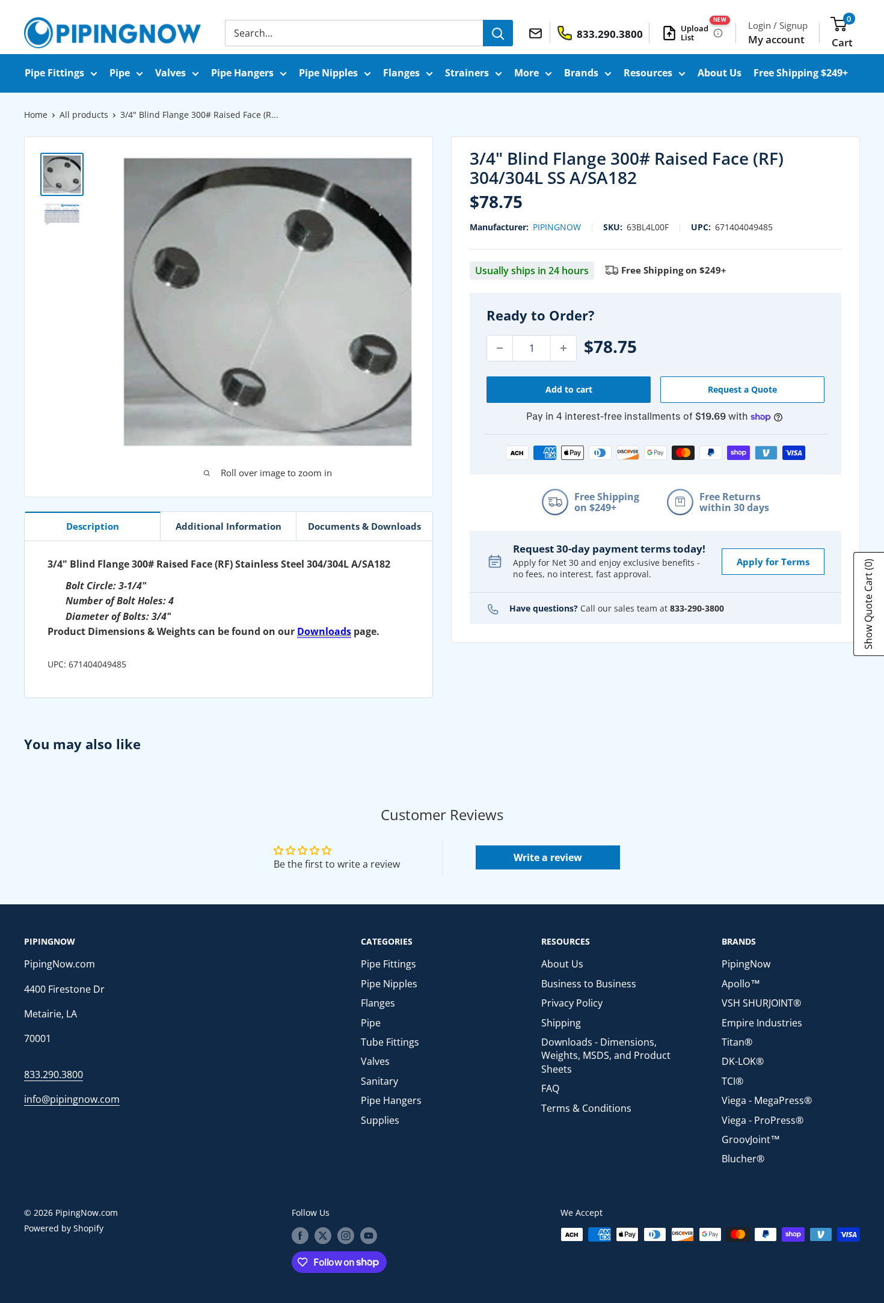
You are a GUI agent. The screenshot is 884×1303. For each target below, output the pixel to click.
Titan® (737, 1042)
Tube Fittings (390, 1042)
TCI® (732, 1081)
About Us (719, 72)
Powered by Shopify (63, 1228)
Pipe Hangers (242, 72)
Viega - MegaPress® (767, 1100)
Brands (581, 72)
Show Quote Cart (868, 604)
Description (92, 526)
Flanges (401, 72)
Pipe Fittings (54, 72)
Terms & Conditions (586, 1108)
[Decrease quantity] (499, 348)
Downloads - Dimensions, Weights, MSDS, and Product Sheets (606, 1055)
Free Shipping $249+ (801, 72)
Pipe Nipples (328, 72)
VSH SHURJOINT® (761, 1003)
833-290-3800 (697, 608)
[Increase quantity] (563, 348)
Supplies (380, 1120)
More (526, 72)
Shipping (561, 1022)
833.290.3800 (53, 1074)
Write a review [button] (548, 857)
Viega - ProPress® (762, 1120)
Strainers (467, 72)
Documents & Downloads (364, 526)
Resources (648, 72)
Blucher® (743, 1158)
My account (776, 39)
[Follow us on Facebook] (300, 1235)
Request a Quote (742, 389)
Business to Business (588, 983)
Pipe (119, 72)
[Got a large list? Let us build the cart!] (718, 33)
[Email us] (537, 32)
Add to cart (568, 389)
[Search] (498, 33)
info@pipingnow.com (72, 1099)
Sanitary (379, 1081)
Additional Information (228, 526)
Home (36, 114)
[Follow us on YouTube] (368, 1235)
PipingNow (557, 227)
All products (84, 114)
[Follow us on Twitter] (323, 1235)
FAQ (550, 1088)
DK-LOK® (743, 1061)
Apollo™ (741, 983)
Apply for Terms (773, 562)
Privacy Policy (572, 1003)
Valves (170, 72)
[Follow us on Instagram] (345, 1235)
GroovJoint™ (751, 1139)
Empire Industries (762, 1022)
